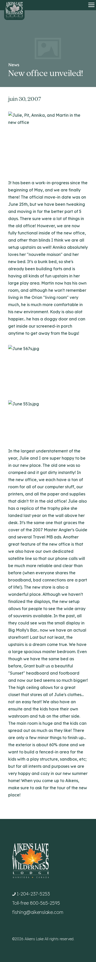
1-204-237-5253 (33, 894)
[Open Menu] (91, 5)
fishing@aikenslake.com (37, 912)
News (13, 64)
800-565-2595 (45, 903)
